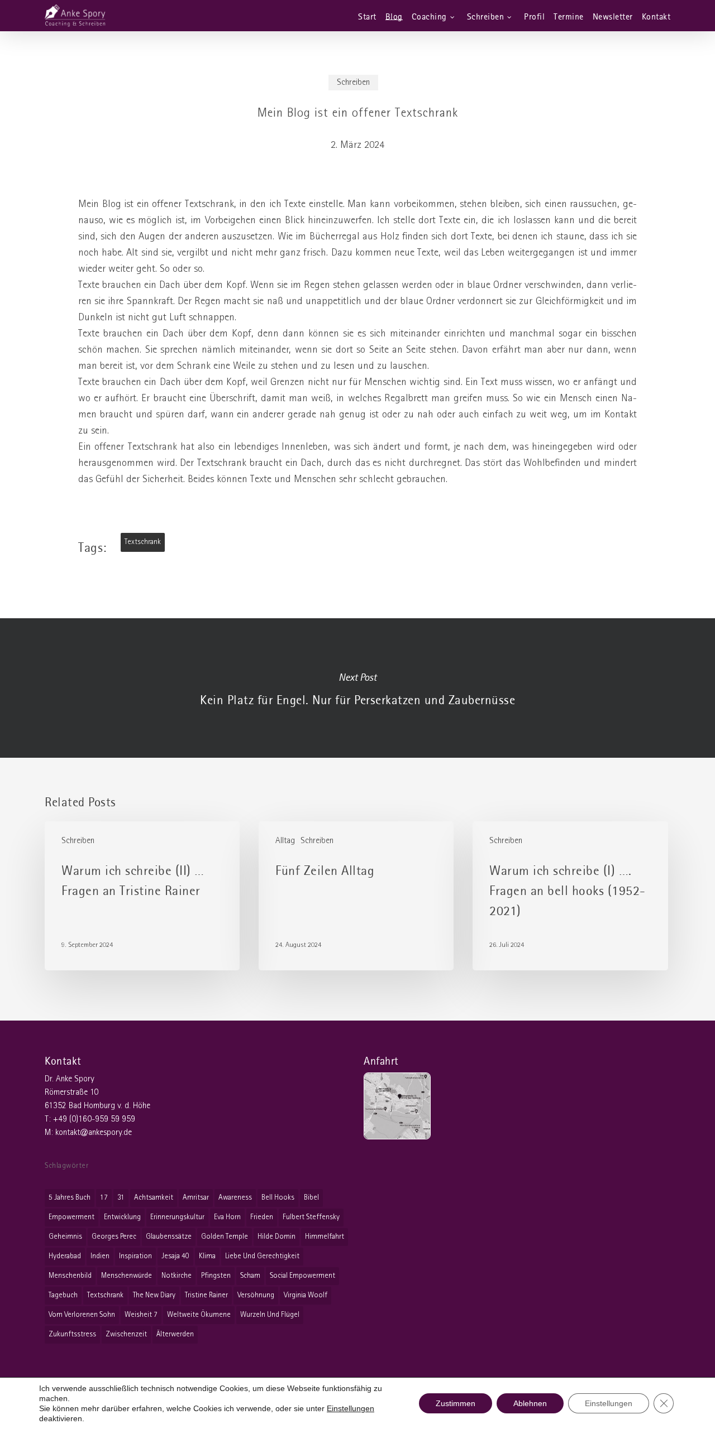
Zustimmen (455, 1403)
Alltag (285, 841)
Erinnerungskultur (177, 1217)
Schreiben (353, 82)
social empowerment (302, 1275)
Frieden (261, 1217)
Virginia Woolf (305, 1295)
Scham (250, 1275)
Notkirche (176, 1275)
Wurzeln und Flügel (269, 1315)
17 (104, 1197)
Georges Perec (114, 1236)
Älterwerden (175, 1334)
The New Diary (154, 1295)
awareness (235, 1197)
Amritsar (196, 1197)
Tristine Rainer (206, 1295)
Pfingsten (216, 1275)
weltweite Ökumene (199, 1315)
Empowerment (71, 1217)
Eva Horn (227, 1217)
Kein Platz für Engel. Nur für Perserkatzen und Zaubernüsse (357, 688)
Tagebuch (63, 1295)
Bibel (311, 1197)
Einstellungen (350, 1408)
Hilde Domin (276, 1236)
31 (121, 1197)
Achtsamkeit (153, 1197)
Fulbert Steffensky (311, 1217)
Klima (207, 1256)
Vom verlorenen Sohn (82, 1315)
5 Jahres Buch (69, 1197)
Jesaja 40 (175, 1256)
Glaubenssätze (169, 1236)
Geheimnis (65, 1236)
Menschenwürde (126, 1275)
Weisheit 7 (141, 1315)
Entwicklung (122, 1217)
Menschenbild (70, 1275)
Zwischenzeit (126, 1334)
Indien (99, 1256)
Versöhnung (255, 1295)
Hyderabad (65, 1256)
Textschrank (143, 542)
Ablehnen (530, 1403)
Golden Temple (224, 1236)
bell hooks (277, 1197)
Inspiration (135, 1256)
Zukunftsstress (72, 1334)
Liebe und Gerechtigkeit (262, 1256)
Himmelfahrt (324, 1236)
